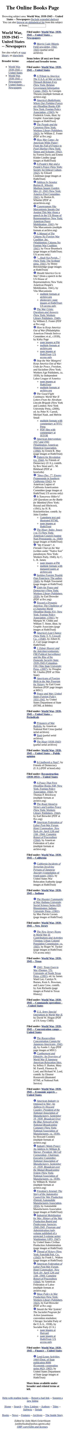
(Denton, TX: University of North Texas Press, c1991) (47, 972)
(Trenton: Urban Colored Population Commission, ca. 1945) (48, 939)
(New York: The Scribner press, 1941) (46, 260)
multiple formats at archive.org (50, 295)
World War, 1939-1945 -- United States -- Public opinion (44, 753)
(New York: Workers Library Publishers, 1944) (47, 808)
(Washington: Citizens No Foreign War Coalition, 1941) (46, 241)
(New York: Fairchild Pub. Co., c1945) (47, 1254)
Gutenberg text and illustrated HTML (50, 519)
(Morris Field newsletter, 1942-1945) (46, 46)
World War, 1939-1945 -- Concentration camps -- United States (44, 1029)
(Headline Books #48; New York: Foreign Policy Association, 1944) (47, 787)
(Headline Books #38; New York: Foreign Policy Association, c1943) (47, 106)
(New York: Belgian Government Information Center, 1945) (47, 83)
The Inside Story (54, 1415)
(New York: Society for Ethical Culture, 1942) (47, 168)
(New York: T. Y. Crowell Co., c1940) (47, 636)
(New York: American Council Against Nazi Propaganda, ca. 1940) (48, 534)
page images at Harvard (48, 1331)
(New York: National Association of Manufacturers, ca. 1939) (47, 1117)
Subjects (27, 1409)
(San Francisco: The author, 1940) (48, 578)
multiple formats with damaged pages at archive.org (51, 569)
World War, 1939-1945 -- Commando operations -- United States (44, 1002)
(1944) (47, 831)
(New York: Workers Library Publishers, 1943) (48, 129)
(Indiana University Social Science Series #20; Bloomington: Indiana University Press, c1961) (48, 905)
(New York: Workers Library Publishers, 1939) (48, 592)
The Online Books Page (32, 7)
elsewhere (18, 55)
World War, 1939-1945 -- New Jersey (44, 924)
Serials (38, 1409)
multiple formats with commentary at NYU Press (51, 423)
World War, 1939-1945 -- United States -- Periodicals (44, 714)
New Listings (31, 1406)
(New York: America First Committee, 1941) (47, 190)
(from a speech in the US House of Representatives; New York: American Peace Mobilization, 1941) (48, 215)
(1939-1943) (49, 741)
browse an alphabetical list (30, 22)
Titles (55, 1406)
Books (5, 1415)
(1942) (47, 478)
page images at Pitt (50, 342)
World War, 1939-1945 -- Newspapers (15, 78)
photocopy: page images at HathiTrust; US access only (51, 303)
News (15, 1415)
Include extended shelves (45, 19)
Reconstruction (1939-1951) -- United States (42, 775)
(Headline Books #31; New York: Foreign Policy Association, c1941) (47, 610)
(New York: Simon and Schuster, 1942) (47, 145)
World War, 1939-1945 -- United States (15, 69)
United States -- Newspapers (16, 86)
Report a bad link (40, 1398)
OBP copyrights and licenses (32, 1426)
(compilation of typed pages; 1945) (46, 869)
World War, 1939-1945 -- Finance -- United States (44, 1349)
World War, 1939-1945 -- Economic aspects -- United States (44, 1092)
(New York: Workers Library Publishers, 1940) (46, 314)
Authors (45, 1406)
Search (17, 1406)
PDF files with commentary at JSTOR (48, 432)
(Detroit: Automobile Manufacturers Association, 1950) (48, 1198)
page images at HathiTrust (48, 383)
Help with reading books (15, 1398)
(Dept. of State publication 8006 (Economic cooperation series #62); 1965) (46, 1362)
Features (25, 1415)
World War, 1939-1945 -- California (44, 856)
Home (7, 1406)
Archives (37, 1415)
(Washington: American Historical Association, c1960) (47, 444)
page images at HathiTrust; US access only (48, 354)
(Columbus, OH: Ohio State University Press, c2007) (47, 658)
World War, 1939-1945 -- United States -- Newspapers (44, 35)
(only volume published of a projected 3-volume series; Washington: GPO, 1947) (47, 1227)
